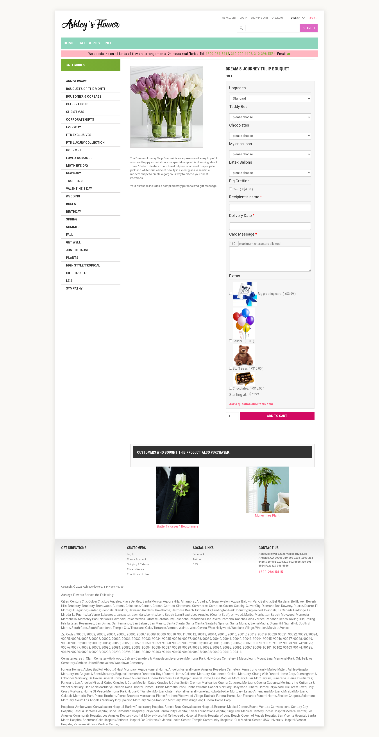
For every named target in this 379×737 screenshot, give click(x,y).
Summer (73, 227)
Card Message (243, 234)
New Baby (73, 173)
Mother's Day (77, 165)
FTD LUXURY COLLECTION (85, 142)
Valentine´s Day (79, 188)
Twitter (197, 559)
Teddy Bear (239, 106)
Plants (72, 257)
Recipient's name (245, 197)
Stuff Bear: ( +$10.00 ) (248, 368)
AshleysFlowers (92, 586)
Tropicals (74, 181)
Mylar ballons (240, 144)
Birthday (73, 211)
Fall (69, 234)
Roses (71, 204)
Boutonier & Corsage (83, 96)
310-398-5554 (264, 53)
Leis (69, 281)
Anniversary (76, 81)
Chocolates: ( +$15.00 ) (248, 388)
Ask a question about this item (251, 404)
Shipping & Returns (138, 564)
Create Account (136, 559)
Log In (243, 17)
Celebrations (77, 104)
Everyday (73, 127)
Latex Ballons (240, 162)
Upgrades (237, 88)
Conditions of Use (138, 574)
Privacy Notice (135, 569)
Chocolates (239, 125)
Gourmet (73, 150)
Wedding (73, 196)
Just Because (77, 250)
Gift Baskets (77, 273)
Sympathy (74, 288)
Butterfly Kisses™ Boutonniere (177, 526)
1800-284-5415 (217, 53)
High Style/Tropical (83, 265)
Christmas (75, 112)
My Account (229, 17)
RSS (195, 564)
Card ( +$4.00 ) (243, 189)
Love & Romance (79, 158)
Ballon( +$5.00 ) (243, 341)
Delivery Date (241, 215)
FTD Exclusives (78, 135)
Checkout (277, 17)
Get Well (73, 242)
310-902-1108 (241, 53)
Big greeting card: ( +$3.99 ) (276, 293)
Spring (71, 219)
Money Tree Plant (267, 515)
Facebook (198, 554)
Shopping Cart (259, 17)
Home (69, 43)
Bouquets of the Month (86, 89)
